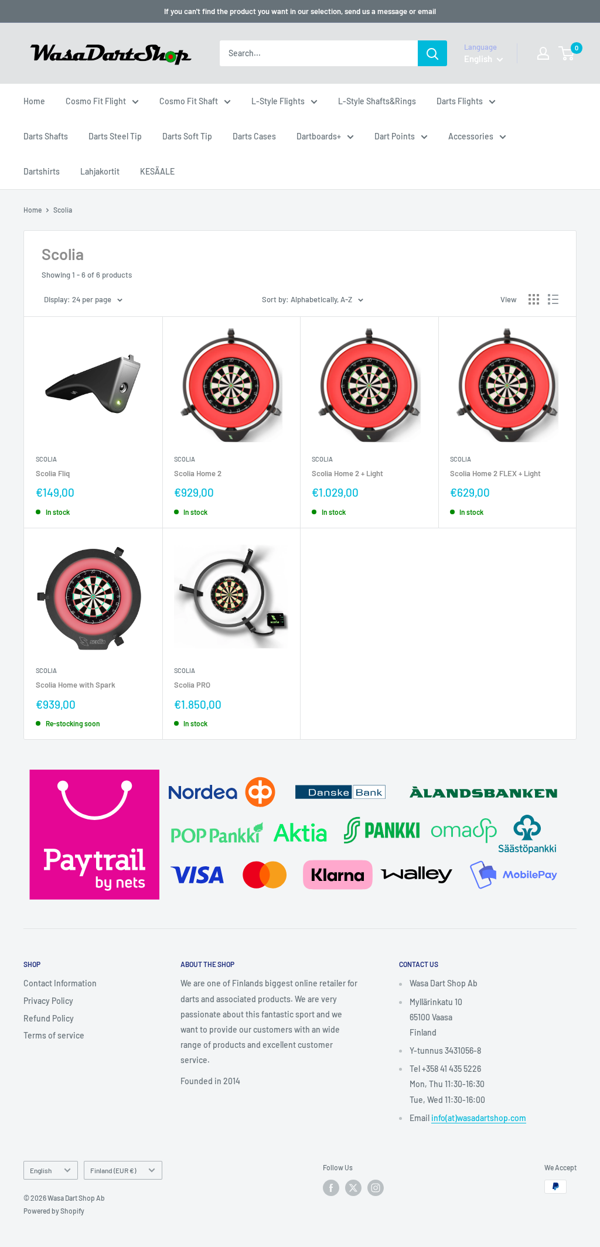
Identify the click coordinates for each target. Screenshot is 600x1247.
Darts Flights (460, 101)
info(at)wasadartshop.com (478, 1118)
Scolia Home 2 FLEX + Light (495, 473)
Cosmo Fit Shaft (188, 101)
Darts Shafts (45, 136)
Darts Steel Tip (115, 136)
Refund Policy (48, 1018)
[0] (567, 53)
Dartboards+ (318, 136)
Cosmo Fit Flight (96, 101)
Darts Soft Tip (187, 136)
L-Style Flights (278, 101)
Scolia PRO (192, 684)
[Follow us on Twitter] (353, 1188)
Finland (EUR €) (113, 1170)
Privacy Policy (48, 1001)
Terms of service (53, 1035)
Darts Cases (254, 136)
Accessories (470, 136)
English (41, 1170)
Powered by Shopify (53, 1211)
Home (34, 101)
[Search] (432, 53)
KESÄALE (157, 171)
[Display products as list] (553, 299)
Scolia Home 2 (197, 473)
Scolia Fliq (53, 473)
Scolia (62, 210)
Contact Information (60, 983)
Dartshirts (41, 171)
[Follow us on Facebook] (331, 1188)
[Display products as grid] (534, 299)
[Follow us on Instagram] (375, 1188)
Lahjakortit (100, 171)
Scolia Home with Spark (75, 684)
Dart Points (394, 136)
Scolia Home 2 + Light (347, 473)
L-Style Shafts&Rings (377, 101)
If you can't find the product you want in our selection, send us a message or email (300, 11)
